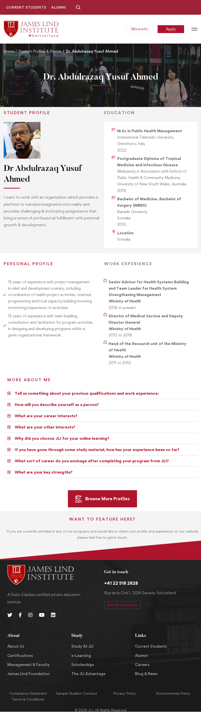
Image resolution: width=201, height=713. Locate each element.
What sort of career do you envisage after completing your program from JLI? (92, 460)
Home (9, 51)
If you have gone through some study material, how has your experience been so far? (97, 449)
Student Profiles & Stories (40, 51)
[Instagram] (30, 615)
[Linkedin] (53, 615)
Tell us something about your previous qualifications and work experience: (87, 393)
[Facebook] (20, 615)
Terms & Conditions (28, 699)
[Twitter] (9, 615)
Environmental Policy (173, 693)
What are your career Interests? (46, 415)
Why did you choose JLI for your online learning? (62, 438)
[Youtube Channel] (42, 615)
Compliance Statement (28, 693)
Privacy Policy (124, 693)
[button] (100, 393)
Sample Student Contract (76, 693)
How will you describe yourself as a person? (57, 404)
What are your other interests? (45, 427)
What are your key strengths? (44, 472)
